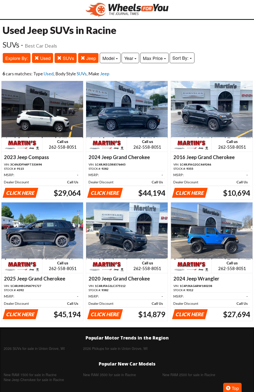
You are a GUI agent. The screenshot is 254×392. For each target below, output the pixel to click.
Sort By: (181, 58)
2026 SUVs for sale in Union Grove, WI (34, 348)
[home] (127, 9)
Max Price (153, 58)
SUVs (68, 58)
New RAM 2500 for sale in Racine (188, 374)
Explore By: (16, 58)
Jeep (90, 58)
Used (45, 58)
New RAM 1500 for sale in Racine (30, 374)
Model (109, 58)
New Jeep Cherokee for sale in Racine (34, 379)
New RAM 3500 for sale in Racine (109, 374)
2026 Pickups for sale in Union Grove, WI (115, 348)
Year (129, 58)
